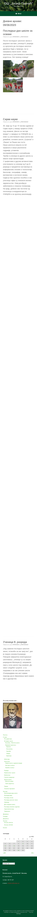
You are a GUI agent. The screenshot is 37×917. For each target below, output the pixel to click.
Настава (5, 791)
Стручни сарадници (9, 777)
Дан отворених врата (9, 804)
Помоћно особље (9, 767)
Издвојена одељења (10, 745)
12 (5, 846)
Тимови (6, 786)
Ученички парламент (9, 788)
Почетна (5, 735)
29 (18, 850)
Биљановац (9, 749)
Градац (8, 753)
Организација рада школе (10, 793)
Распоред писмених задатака (12, 806)
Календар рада (8, 795)
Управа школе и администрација (13, 763)
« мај (4, 852)
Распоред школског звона (11, 800)
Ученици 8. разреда (15, 642)
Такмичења (7, 811)
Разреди (6, 770)
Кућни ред (6, 759)
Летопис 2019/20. (8, 825)
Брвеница (8, 756)
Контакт (5, 827)
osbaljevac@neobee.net (13, 883)
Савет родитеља (9, 783)
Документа (6, 818)
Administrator (24, 36)
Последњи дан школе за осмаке (17, 32)
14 (14, 846)
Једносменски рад (9, 809)
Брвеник (8, 746)
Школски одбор (9, 781)
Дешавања (6, 814)
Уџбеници (6, 802)
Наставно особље (10, 765)
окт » (32, 852)
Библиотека (7, 775)
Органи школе (7, 779)
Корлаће (8, 751)
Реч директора (8, 739)
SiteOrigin (18, 913)
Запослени (7, 761)
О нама (5, 737)
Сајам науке (10, 119)
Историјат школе (8, 741)
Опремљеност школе (9, 773)
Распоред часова (8, 797)
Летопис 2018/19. (8, 822)
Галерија (5, 816)
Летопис (5, 821)
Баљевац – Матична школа (12, 743)
